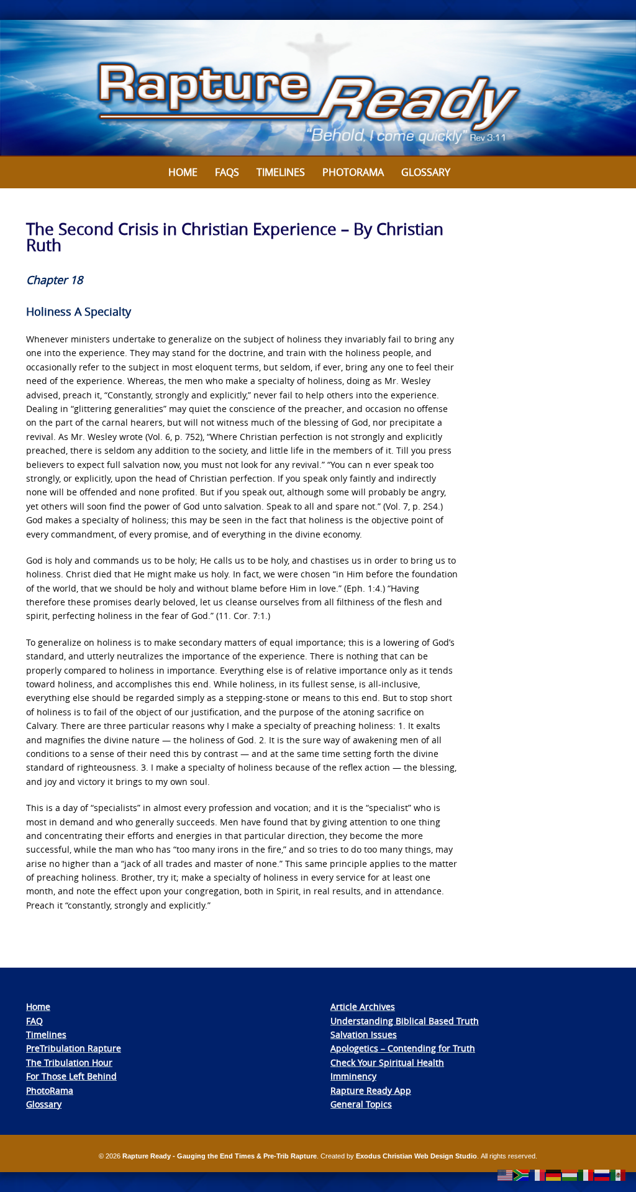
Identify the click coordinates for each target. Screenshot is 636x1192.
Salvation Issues (363, 1034)
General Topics (361, 1104)
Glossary (425, 172)
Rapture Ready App (370, 1090)
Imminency (353, 1076)
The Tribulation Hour (69, 1062)
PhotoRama (49, 1090)
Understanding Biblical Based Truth (404, 1021)
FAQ (34, 1021)
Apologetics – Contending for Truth (402, 1048)
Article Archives (362, 1006)
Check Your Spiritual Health (387, 1062)
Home (183, 172)
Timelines (281, 172)
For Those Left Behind (71, 1076)
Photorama (353, 172)
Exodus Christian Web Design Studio (416, 1156)
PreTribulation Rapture (73, 1048)
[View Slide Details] (318, 88)
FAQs (227, 172)
